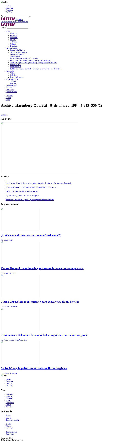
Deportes (13, 46)
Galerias (13, 75)
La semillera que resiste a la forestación (24, 58)
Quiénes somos (11, 92)
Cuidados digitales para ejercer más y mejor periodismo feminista (33, 63)
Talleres (13, 81)
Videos (12, 73)
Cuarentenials (15, 56)
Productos (9, 88)
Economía (14, 38)
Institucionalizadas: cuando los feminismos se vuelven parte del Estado (35, 69)
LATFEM (4, 115)
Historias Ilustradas (17, 77)
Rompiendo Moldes (17, 50)
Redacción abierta (12, 79)
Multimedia (10, 71)
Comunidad (10, 90)
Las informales (15, 67)
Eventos (13, 83)
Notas (8, 31)
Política (13, 40)
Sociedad (13, 36)
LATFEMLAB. (11, 85)
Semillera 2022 (15, 65)
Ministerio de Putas (17, 54)
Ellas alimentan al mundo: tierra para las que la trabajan (30, 61)
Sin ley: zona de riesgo (18, 52)
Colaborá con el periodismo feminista (14, 22)
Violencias (14, 34)
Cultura (13, 44)
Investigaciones (11, 48)
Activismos (14, 42)
